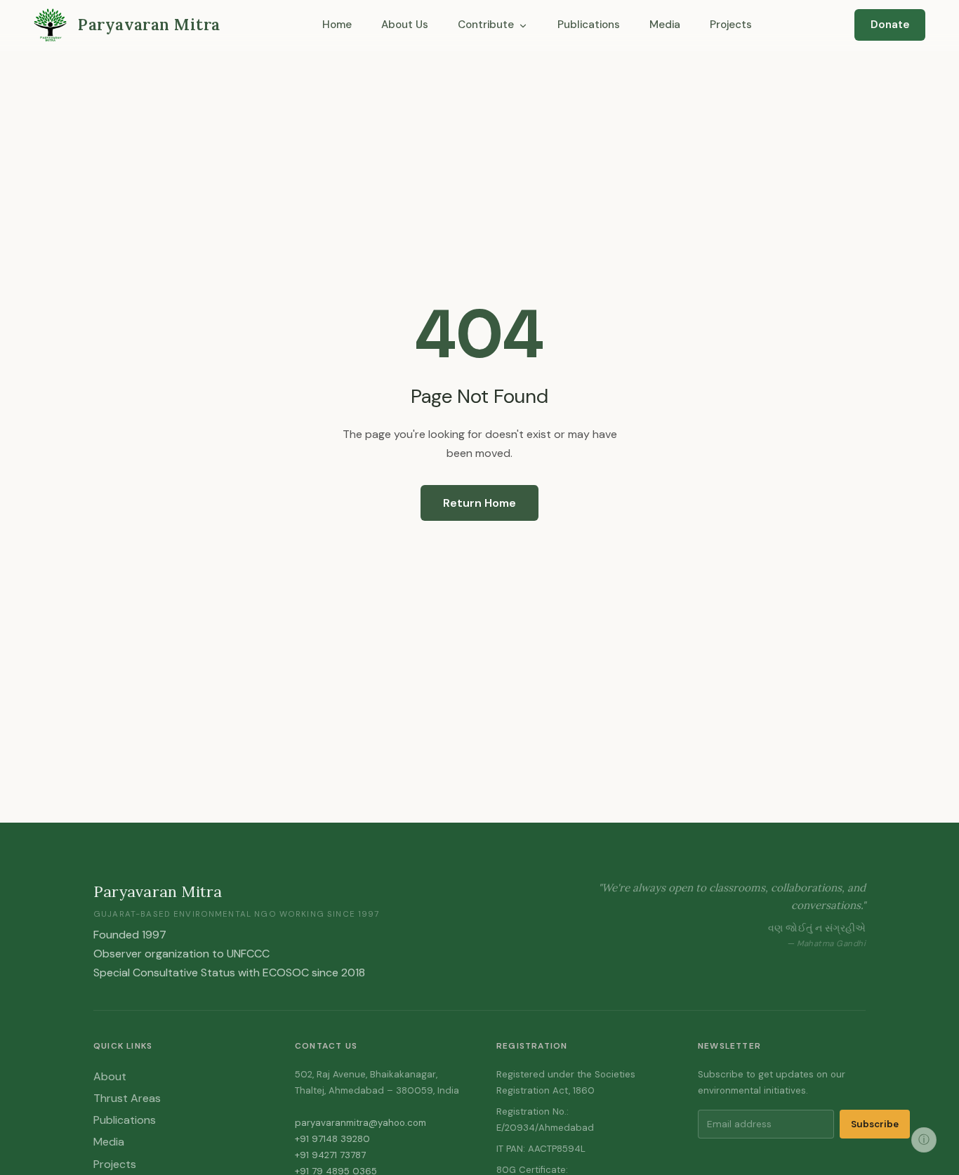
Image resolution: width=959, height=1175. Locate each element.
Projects (731, 25)
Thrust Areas (127, 1098)
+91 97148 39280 (332, 1139)
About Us (404, 25)
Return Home (479, 503)
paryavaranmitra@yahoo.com (360, 1123)
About (109, 1076)
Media (664, 25)
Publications (588, 25)
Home (337, 25)
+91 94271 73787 (330, 1155)
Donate (890, 25)
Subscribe (875, 1124)
